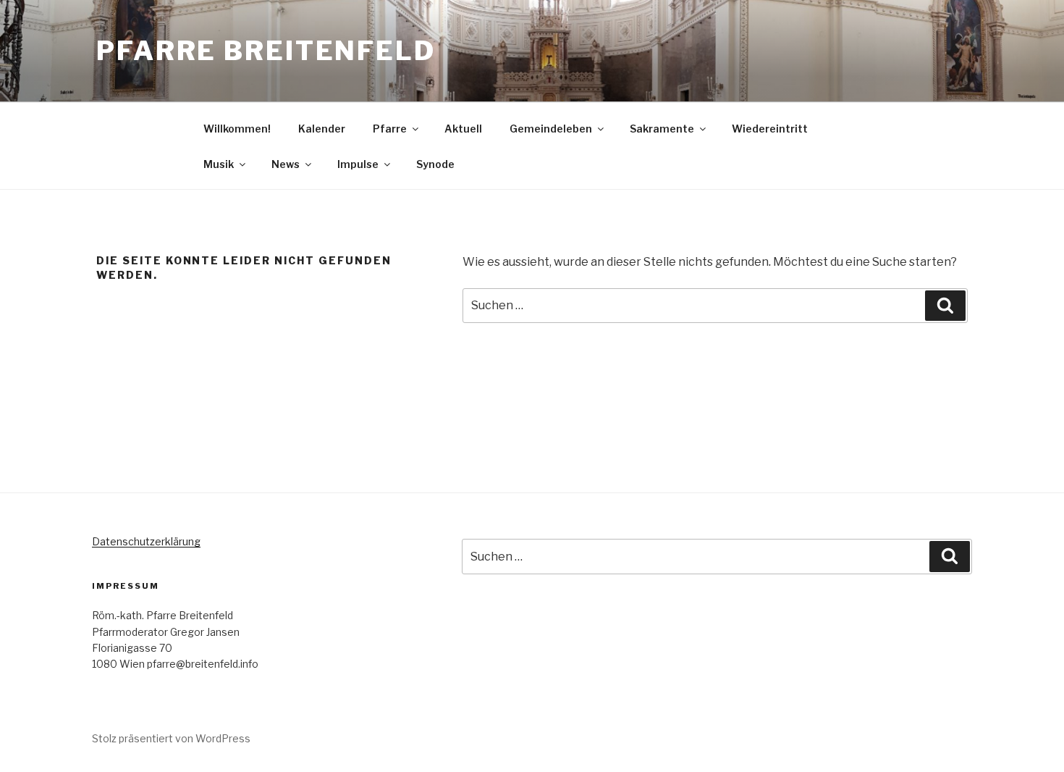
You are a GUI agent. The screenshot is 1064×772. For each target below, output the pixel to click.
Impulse (358, 164)
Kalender (321, 128)
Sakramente (662, 128)
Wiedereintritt (770, 128)
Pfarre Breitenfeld (266, 51)
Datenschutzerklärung (146, 541)
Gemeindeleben (551, 128)
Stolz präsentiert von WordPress (171, 738)
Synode (435, 164)
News (285, 164)
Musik (218, 164)
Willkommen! (237, 128)
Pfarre (390, 128)
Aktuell (463, 128)
